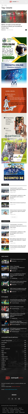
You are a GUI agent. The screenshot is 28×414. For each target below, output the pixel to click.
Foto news (3, 317)
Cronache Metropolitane (4, 277)
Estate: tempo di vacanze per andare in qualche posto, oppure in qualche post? (18, 211)
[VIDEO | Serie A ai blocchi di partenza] (5, 204)
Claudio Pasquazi (15, 302)
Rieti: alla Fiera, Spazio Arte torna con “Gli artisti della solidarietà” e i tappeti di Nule (18, 240)
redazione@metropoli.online (11, 389)
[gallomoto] (14, 150)
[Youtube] (19, 399)
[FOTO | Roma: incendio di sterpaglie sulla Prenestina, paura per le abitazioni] (5, 315)
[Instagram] (12, 399)
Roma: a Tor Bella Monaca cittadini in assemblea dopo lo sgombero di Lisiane (18, 275)
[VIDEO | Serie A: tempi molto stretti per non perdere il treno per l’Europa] (5, 283)
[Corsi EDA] (14, 49)
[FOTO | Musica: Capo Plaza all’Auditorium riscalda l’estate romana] (5, 323)
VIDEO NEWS (4, 256)
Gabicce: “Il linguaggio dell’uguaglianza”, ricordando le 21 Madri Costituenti (17, 267)
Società (3, 270)
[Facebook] (9, 399)
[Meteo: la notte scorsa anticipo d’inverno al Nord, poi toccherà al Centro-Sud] (14, 16)
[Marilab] (14, 75)
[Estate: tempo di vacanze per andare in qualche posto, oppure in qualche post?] (5, 212)
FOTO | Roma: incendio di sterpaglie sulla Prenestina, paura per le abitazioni (17, 315)
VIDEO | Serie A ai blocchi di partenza (18, 202)
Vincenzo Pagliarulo (16, 324)
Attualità (3, 22)
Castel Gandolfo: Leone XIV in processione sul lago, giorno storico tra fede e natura (18, 189)
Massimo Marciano (16, 386)
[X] (15, 399)
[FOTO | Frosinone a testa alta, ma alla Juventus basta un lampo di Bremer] (5, 248)
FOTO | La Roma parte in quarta (16, 306)
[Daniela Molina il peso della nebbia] (14, 100)
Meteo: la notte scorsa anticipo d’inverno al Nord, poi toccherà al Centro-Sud (11, 26)
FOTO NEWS (4, 297)
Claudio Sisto (14, 278)
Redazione (3, 29)
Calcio (3, 263)
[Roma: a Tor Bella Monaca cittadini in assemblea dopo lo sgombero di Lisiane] (5, 276)
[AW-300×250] (14, 172)
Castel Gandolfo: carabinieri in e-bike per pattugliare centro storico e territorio (18, 197)
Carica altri (13, 217)
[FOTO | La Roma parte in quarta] (5, 308)
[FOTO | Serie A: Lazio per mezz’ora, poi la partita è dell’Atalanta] (5, 330)
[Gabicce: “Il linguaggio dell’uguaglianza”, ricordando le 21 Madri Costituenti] (5, 268)
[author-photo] (11, 261)
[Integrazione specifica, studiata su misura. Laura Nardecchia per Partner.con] (14, 125)
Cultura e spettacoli (3, 325)
